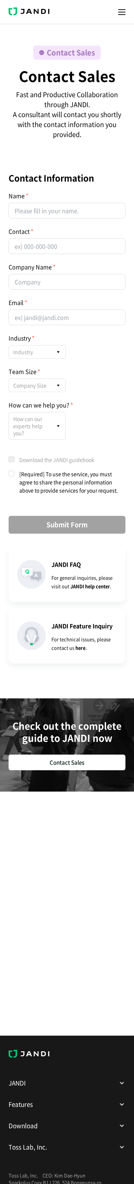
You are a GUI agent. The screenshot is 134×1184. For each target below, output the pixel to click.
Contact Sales (67, 762)
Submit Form (67, 524)
